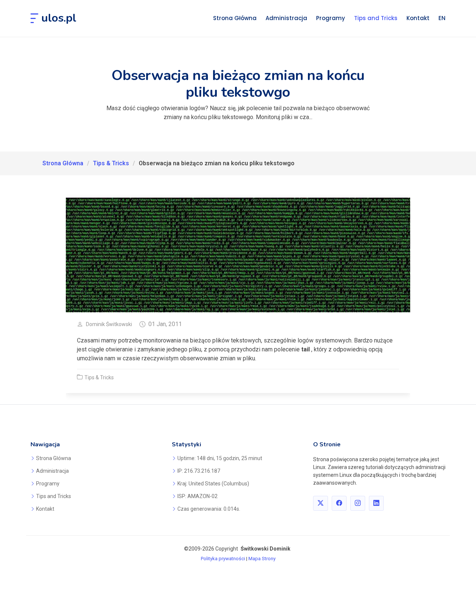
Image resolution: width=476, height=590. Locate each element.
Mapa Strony (262, 558)
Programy (330, 18)
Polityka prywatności (223, 558)
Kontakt (418, 18)
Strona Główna (235, 18)
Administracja (286, 18)
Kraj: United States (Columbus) (213, 483)
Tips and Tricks (376, 18)
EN (442, 18)
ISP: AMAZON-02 (197, 496)
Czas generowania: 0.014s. (208, 508)
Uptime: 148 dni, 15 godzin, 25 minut (219, 458)
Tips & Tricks (111, 163)
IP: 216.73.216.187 (198, 470)
